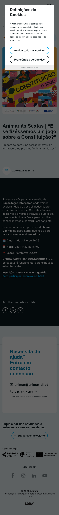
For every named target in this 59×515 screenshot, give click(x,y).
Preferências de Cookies (29, 59)
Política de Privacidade (29, 67)
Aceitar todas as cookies (29, 50)
